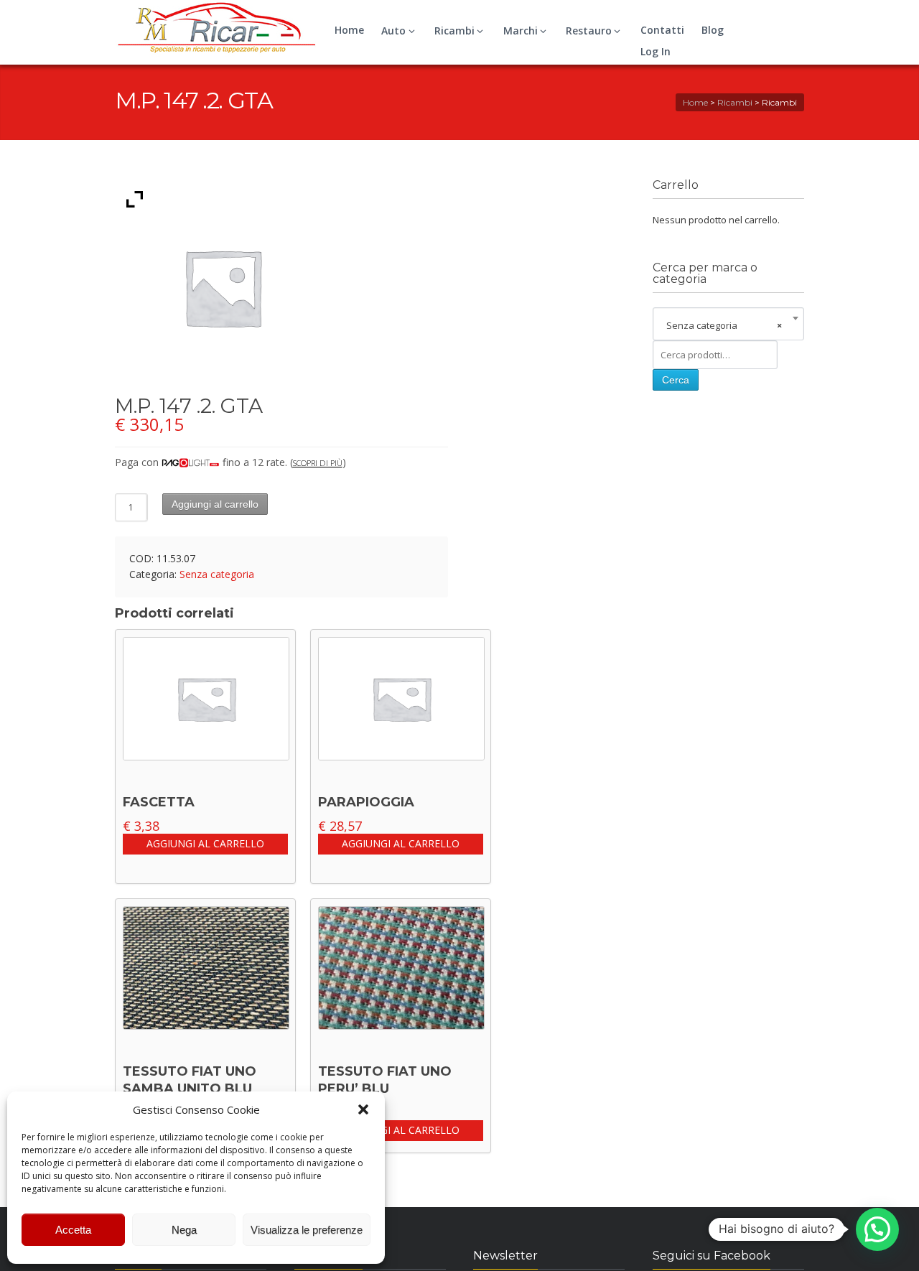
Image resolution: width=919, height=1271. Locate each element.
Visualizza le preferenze (307, 1230)
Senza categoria (216, 574)
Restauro (589, 30)
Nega (184, 1230)
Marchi (520, 30)
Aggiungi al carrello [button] (205, 843)
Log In (655, 51)
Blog (712, 30)
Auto (393, 30)
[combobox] (728, 325)
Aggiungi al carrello (215, 504)
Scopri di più (317, 462)
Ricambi (454, 30)
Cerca (675, 380)
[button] (363, 1109)
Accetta (73, 1230)
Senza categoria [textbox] (724, 325)
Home (349, 30)
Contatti (662, 30)
